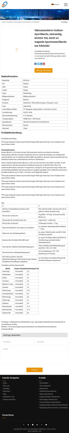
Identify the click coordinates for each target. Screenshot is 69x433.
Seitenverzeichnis (9, 399)
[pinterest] (32, 425)
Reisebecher (44, 388)
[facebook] (24, 425)
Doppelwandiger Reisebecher (50, 397)
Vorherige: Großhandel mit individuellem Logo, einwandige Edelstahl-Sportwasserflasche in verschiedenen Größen (33, 323)
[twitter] (28, 425)
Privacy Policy (51, 429)
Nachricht (6, 391)
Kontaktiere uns (8, 397)
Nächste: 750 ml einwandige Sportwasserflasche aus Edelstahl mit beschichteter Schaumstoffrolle (29, 328)
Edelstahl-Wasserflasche (48, 391)
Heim (4, 22)
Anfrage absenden (43, 70)
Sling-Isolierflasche (46, 394)
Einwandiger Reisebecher (48, 399)
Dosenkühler (44, 383)
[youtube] (46, 425)
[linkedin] (37, 425)
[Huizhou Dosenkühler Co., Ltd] (4, 4)
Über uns (6, 386)
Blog (4, 394)
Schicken (34, 370)
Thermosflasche (45, 386)
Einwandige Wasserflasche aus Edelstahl (26, 22)
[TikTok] (41, 425)
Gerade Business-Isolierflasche (50, 402)
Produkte (10, 22)
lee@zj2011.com (36, 431)
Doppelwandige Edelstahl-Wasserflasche (54, 405)
